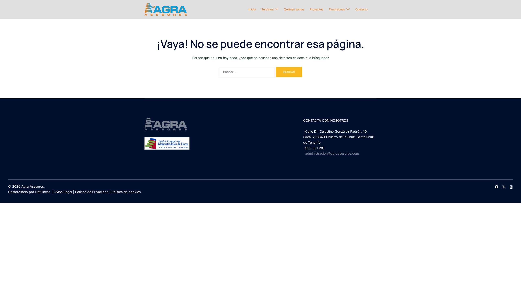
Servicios (267, 9)
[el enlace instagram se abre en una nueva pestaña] (511, 186)
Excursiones (337, 9)
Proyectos (316, 9)
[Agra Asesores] (165, 9)
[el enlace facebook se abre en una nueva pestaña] (496, 186)
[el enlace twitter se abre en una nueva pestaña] (504, 186)
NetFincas (42, 192)
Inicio (252, 9)
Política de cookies (126, 192)
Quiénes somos (294, 9)
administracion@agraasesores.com (332, 153)
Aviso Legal (63, 192)
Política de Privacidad (91, 192)
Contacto (361, 9)
